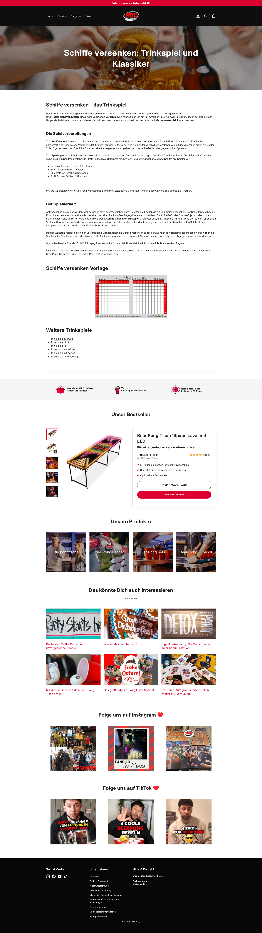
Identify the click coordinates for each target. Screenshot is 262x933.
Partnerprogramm (98, 907)
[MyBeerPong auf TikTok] (65, 876)
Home (50, 16)
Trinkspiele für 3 (60, 342)
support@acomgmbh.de (151, 876)
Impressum (94, 876)
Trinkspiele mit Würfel (63, 349)
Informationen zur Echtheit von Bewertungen (104, 901)
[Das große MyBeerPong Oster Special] (131, 669)
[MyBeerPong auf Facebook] (54, 876)
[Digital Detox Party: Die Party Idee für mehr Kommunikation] (188, 624)
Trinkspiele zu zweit (62, 338)
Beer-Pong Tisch (55, 254)
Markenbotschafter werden (102, 912)
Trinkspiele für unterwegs (65, 356)
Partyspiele (101, 250)
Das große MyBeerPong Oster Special (129, 690)
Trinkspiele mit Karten (63, 352)
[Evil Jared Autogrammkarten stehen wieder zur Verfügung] (188, 669)
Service (62, 16)
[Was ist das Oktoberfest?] (131, 624)
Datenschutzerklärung (100, 890)
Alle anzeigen (131, 598)
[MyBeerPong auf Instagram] (48, 876)
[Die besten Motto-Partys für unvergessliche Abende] (73, 624)
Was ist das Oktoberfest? (120, 644)
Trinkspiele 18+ (59, 345)
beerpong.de (139, 884)
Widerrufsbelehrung (99, 886)
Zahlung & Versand (98, 881)
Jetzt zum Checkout (174, 494)
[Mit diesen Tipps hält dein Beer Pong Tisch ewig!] (73, 669)
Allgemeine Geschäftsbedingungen (106, 895)
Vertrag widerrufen (98, 916)
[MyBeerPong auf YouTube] (60, 876)
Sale (88, 16)
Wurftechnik (105, 254)
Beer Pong (205, 250)
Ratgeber (76, 16)
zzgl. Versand (152, 458)
